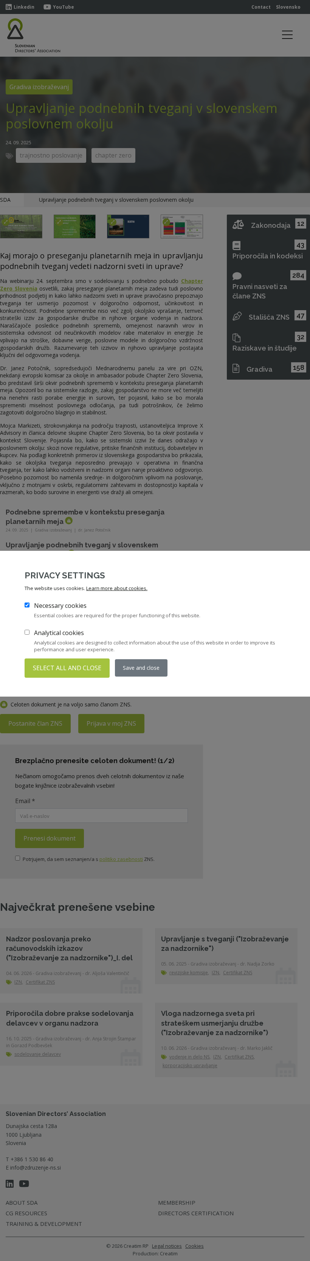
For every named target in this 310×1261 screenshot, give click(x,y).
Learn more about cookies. (116, 588)
